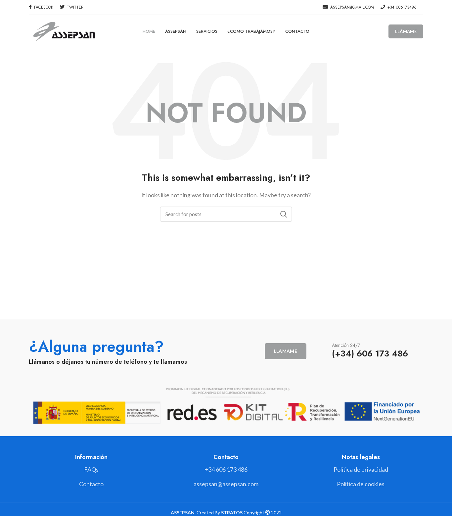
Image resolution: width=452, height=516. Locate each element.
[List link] (225, 469)
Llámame (406, 31)
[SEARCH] (283, 214)
